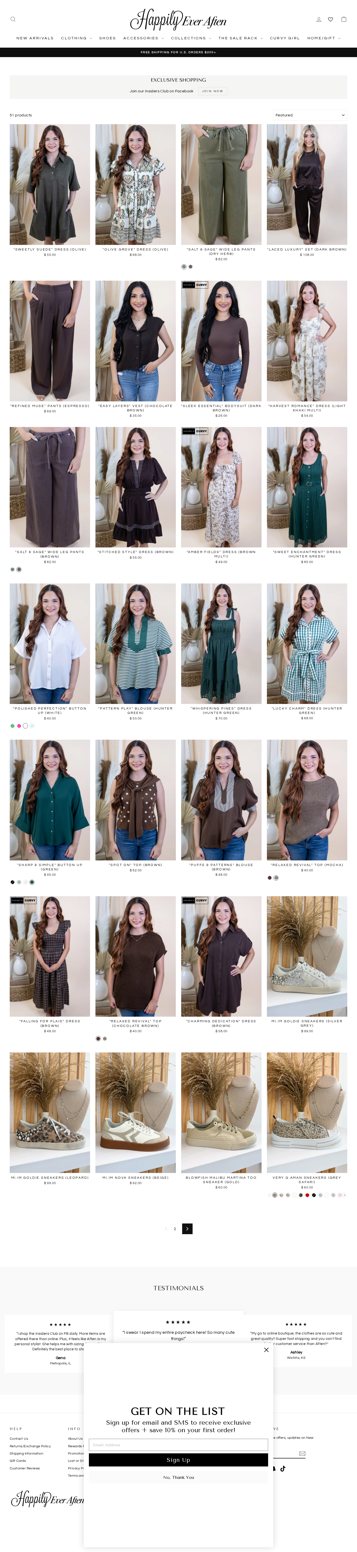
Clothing (74, 38)
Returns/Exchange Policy (30, 1446)
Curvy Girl (285, 38)
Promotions (77, 1453)
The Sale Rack (239, 38)
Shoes (107, 38)
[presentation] (345, 1195)
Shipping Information (26, 1453)
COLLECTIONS (189, 38)
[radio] (184, 266)
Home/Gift (322, 38)
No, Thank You (178, 1477)
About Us (75, 1438)
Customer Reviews (25, 1468)
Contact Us (19, 1438)
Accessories (141, 38)
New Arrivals (35, 38)
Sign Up (178, 1460)
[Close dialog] (266, 1350)
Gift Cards (18, 1461)
